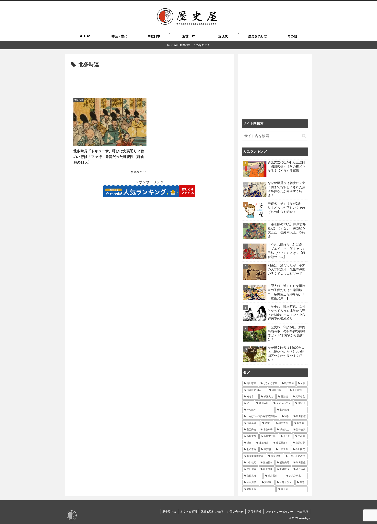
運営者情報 (254, 511)
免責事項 (302, 511)
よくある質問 (188, 511)
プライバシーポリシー (279, 511)
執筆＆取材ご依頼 (212, 511)
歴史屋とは (169, 511)
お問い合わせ (235, 511)
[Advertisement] (149, 80)
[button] (303, 136)
